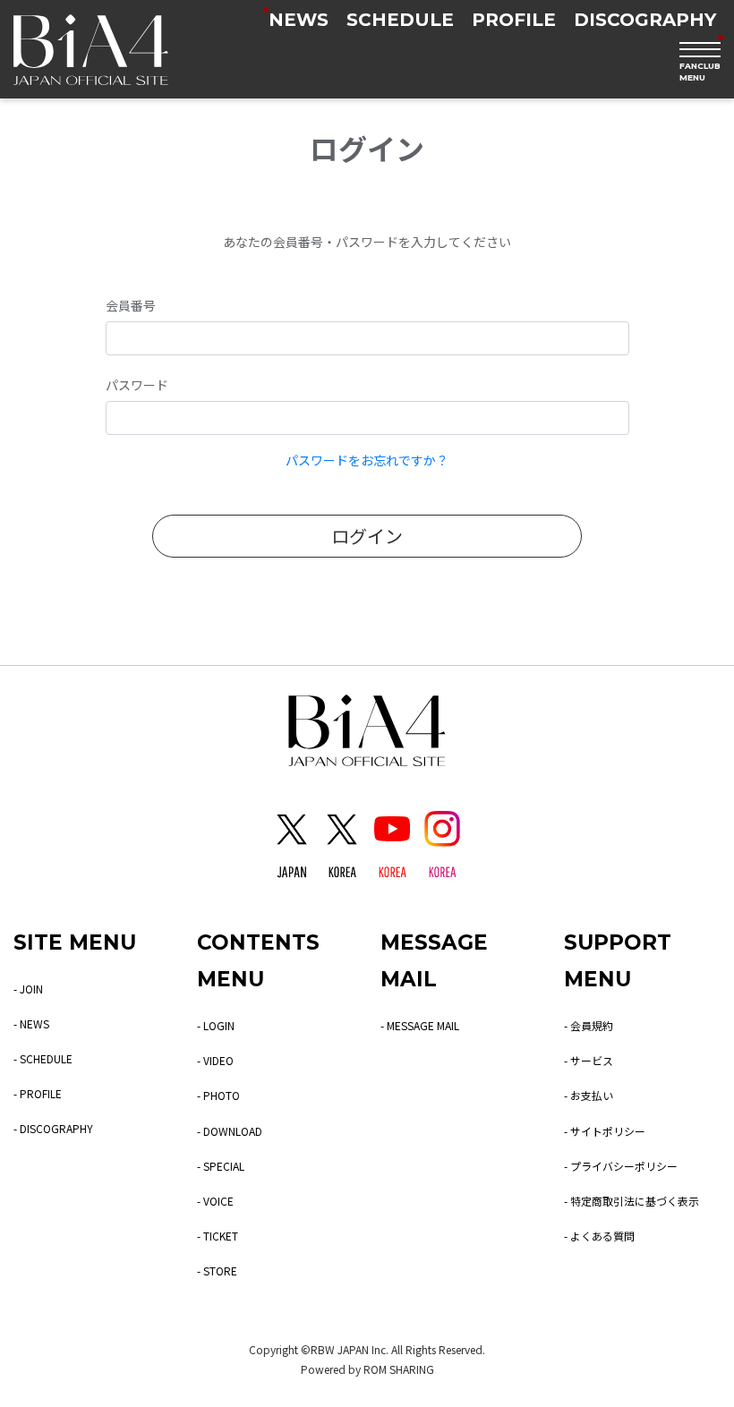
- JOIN (28, 988)
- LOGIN (216, 1025)
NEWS (299, 19)
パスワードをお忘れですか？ (367, 460)
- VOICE (215, 1200)
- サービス (588, 1060)
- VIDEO (215, 1060)
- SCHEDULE (43, 1058)
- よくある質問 (599, 1235)
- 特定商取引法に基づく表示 (631, 1200)
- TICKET (217, 1235)
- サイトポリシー (604, 1130)
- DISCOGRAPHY (53, 1128)
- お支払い (588, 1095)
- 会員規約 (588, 1025)
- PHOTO (218, 1095)
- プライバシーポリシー (621, 1165)
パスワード (137, 385)
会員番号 (131, 305)
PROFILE (514, 19)
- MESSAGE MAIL (419, 1025)
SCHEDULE (400, 19)
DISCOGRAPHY (645, 19)
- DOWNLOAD (229, 1130)
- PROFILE (37, 1093)
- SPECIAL (220, 1165)
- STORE (217, 1270)
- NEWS (31, 1023)
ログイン (367, 536)
